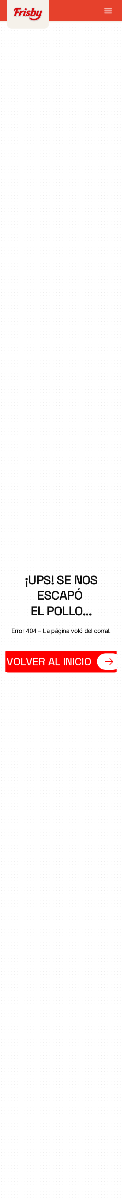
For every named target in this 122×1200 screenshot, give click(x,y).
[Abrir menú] (108, 10)
